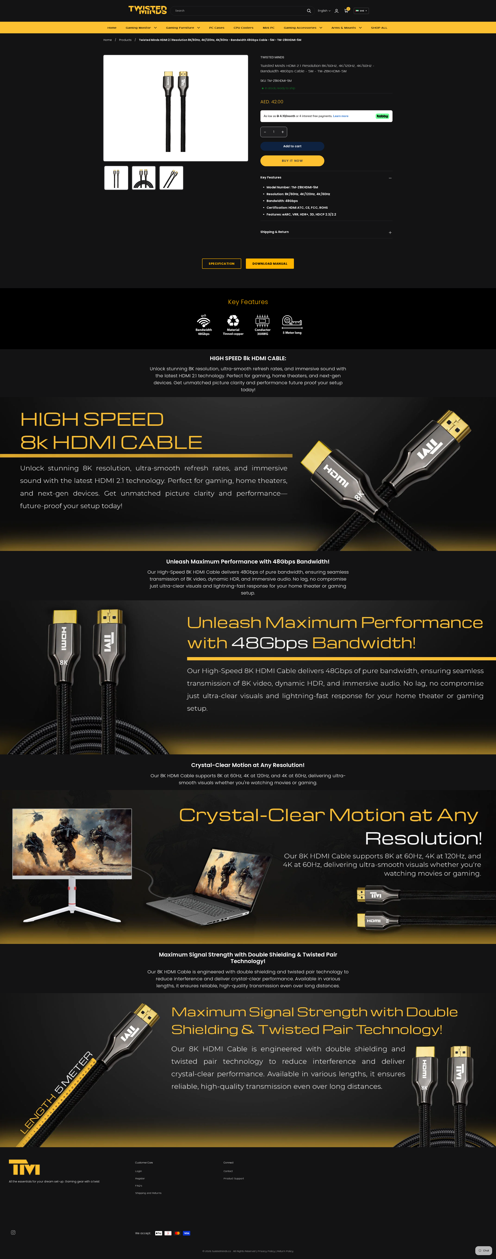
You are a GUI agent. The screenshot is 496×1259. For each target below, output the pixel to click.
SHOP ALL (379, 27)
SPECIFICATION (222, 263)
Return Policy (285, 1251)
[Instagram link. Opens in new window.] (13, 1232)
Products (125, 40)
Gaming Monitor (138, 27)
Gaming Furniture (180, 27)
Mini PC (269, 27)
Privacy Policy (266, 1251)
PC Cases (216, 27)
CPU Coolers (243, 27)
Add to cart (292, 146)
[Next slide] (242, 108)
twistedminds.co (222, 1251)
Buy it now (292, 161)
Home (111, 27)
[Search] (309, 11)
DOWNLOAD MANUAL (270, 263)
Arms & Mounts (344, 27)
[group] (116, 178)
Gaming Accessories (300, 27)
